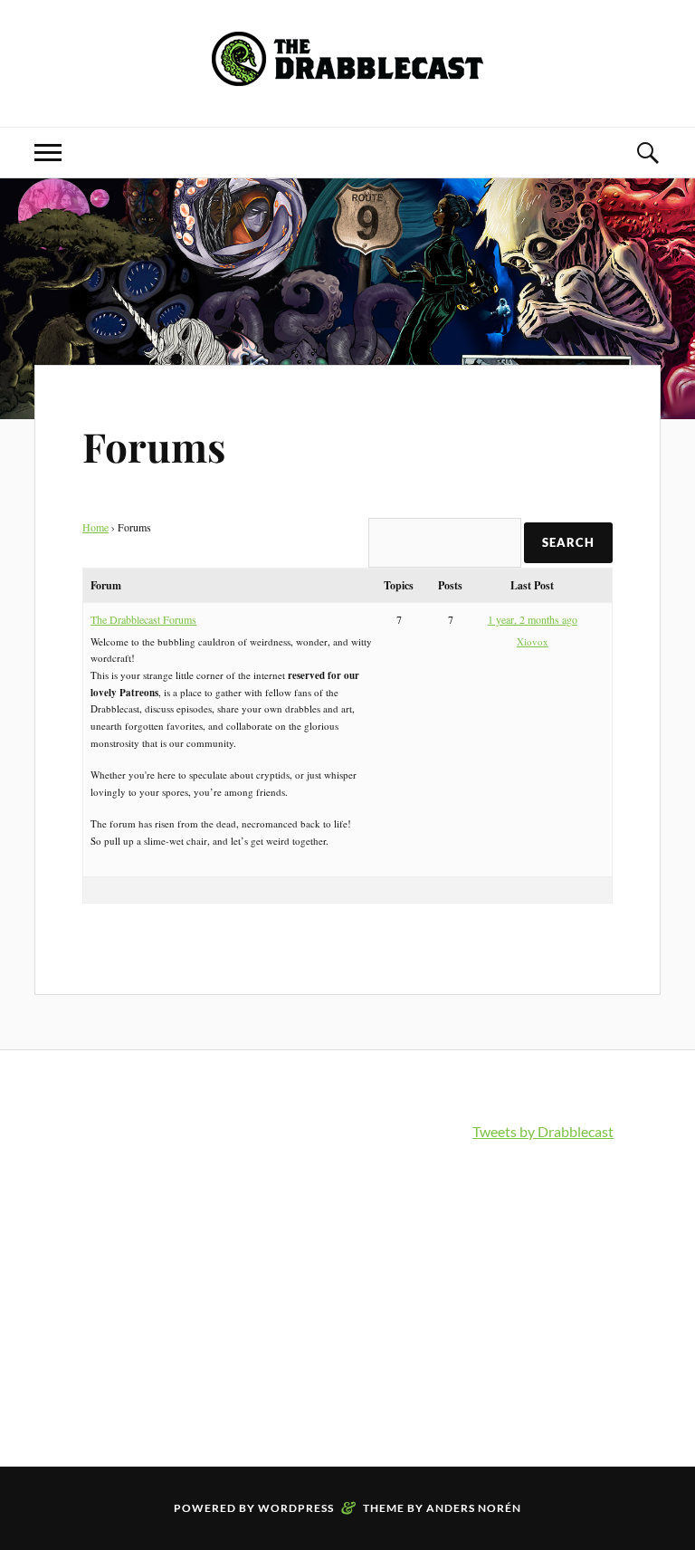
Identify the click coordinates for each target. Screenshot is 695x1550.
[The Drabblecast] (347, 72)
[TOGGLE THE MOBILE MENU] (48, 152)
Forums (153, 446)
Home (95, 527)
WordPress (296, 1508)
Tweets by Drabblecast (543, 1131)
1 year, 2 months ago (532, 619)
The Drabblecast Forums (143, 619)
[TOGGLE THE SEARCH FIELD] (647, 152)
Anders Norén (473, 1508)
